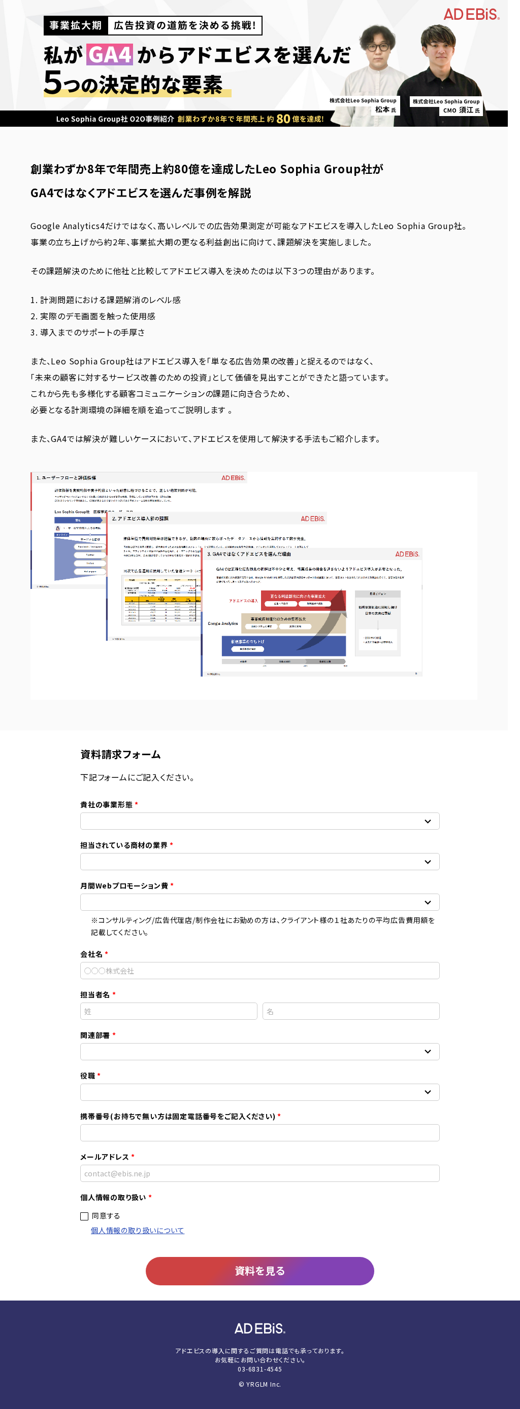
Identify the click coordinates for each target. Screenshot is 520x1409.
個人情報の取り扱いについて (137, 1230)
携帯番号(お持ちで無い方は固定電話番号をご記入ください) (177, 1116)
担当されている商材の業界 (124, 845)
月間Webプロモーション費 (124, 885)
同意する (106, 1215)
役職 (87, 1075)
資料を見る (260, 1270)
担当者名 (95, 994)
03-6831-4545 (260, 1368)
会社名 (91, 954)
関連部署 (95, 1035)
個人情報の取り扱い (113, 1197)
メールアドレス (104, 1157)
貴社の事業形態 (106, 804)
